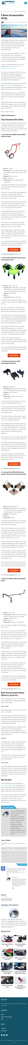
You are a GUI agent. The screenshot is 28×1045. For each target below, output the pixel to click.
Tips (2, 1019)
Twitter (4, 1035)
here (14, 927)
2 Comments (24, 22)
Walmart (18, 254)
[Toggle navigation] (25, 3)
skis (2, 427)
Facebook (2, 1035)
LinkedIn (7, 1035)
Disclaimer (4, 1030)
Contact (3, 1028)
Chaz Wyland (8, 22)
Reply (7, 874)
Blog (2, 1014)
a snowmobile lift (9, 85)
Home (2, 11)
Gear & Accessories (9, 11)
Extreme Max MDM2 (6, 785)
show (16, 115)
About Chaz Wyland (8, 807)
